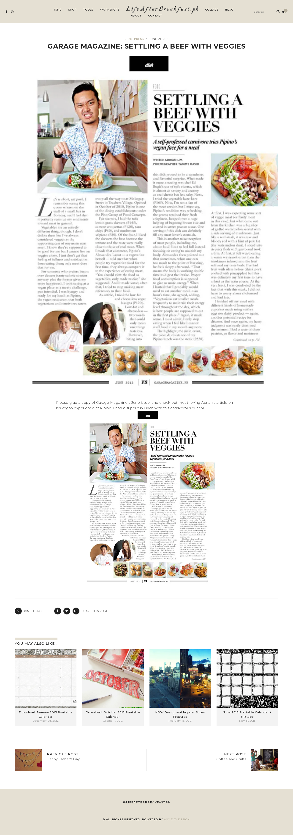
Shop (72, 9)
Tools (88, 9)
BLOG (128, 39)
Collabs (211, 9)
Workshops (109, 9)
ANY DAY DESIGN (177, 819)
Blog (229, 9)
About (136, 15)
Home (57, 9)
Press (139, 39)
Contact (155, 15)
